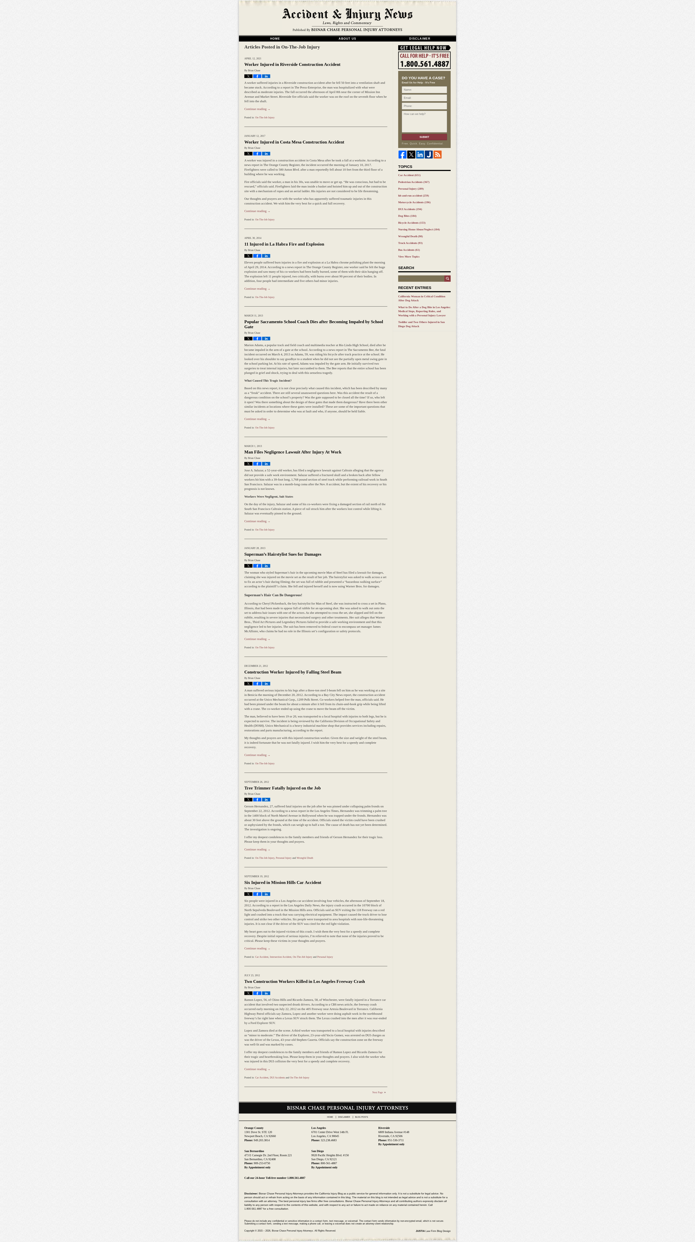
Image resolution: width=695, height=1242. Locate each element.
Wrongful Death (305, 858)
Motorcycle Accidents (414, 202)
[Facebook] (402, 155)
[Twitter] (411, 155)
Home (275, 38)
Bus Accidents (409, 249)
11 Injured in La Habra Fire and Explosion (284, 244)
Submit (424, 137)
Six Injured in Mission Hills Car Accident (282, 882)
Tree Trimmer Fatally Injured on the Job (282, 788)
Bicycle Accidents (412, 222)
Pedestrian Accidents (413, 182)
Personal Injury (284, 858)
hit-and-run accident (413, 195)
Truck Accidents (410, 243)
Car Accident (261, 957)
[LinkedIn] (420, 155)
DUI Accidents (277, 1077)
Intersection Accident (280, 957)
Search (447, 278)
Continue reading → (257, 109)
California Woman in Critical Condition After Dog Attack (421, 298)
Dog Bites (407, 215)
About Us (347, 38)
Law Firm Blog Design (433, 1231)
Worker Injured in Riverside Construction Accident (292, 64)
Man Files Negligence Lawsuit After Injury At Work (292, 452)
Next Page (377, 1092)
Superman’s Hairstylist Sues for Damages (282, 554)
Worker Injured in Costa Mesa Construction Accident (294, 142)
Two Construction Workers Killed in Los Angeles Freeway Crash (304, 981)
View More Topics (409, 256)
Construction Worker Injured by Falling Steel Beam (292, 672)
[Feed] (437, 155)
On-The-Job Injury (265, 117)
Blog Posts (361, 1117)
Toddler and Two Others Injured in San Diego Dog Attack (421, 324)
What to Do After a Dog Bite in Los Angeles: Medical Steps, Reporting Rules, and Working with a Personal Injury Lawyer (424, 311)
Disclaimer (419, 38)
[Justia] (428, 155)
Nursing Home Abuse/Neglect (419, 229)
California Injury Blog (347, 20)
